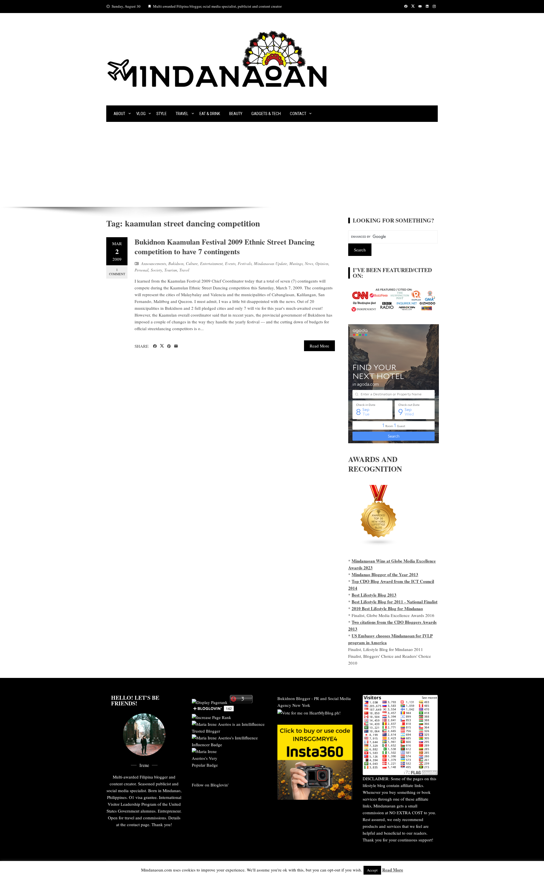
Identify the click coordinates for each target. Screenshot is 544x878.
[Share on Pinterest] (169, 346)
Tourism (170, 270)
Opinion (321, 263)
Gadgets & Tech (266, 113)
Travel (182, 113)
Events (230, 263)
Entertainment (211, 263)
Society (156, 270)
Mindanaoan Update (270, 263)
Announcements (153, 263)
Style (161, 113)
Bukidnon (176, 263)
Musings (296, 263)
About (119, 113)
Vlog (141, 113)
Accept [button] (372, 870)
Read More (319, 346)
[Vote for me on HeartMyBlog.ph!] (309, 712)
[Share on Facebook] (154, 346)
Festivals (245, 263)
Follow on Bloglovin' (210, 785)
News (309, 263)
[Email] (176, 346)
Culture (192, 263)
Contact (298, 113)
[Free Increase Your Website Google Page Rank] (211, 716)
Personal (141, 270)
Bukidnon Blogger (293, 698)
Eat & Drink (209, 113)
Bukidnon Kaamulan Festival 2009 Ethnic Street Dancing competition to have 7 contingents (224, 246)
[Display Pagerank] (210, 701)
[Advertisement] (272, 164)
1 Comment (117, 272)
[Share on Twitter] (161, 346)
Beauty (235, 113)
